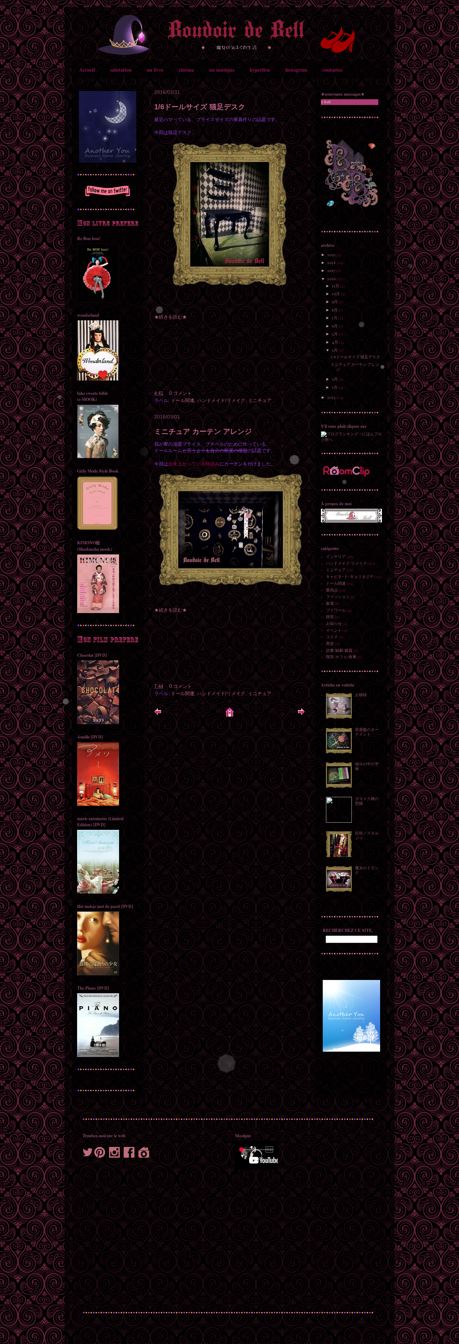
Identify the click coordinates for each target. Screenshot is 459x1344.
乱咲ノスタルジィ (367, 836)
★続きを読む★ (170, 317)
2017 (331, 271)
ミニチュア (259, 400)
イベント (334, 630)
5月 (335, 334)
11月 (336, 286)
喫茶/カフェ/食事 (341, 657)
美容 (330, 644)
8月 (335, 310)
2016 (331, 279)
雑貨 (330, 617)
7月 (335, 318)
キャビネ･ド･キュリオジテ (350, 577)
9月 (335, 302)
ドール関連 (182, 400)
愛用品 (332, 590)
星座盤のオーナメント (367, 732)
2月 (335, 379)
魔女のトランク (367, 871)
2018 (331, 263)
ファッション (338, 597)
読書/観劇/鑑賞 (339, 651)
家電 (330, 604)
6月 (335, 326)
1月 (335, 388)
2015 (331, 398)
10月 (336, 294)
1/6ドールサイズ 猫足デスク (199, 107)
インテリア (336, 557)
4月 (335, 342)
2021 (331, 255)
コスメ (332, 637)
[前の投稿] (301, 714)
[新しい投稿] (157, 714)
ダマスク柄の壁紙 (367, 802)
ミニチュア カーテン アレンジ (203, 431)
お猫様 (361, 695)
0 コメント (180, 393)
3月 (335, 350)
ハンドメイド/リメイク (221, 400)
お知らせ (334, 624)
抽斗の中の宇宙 (367, 767)
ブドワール (336, 610)
